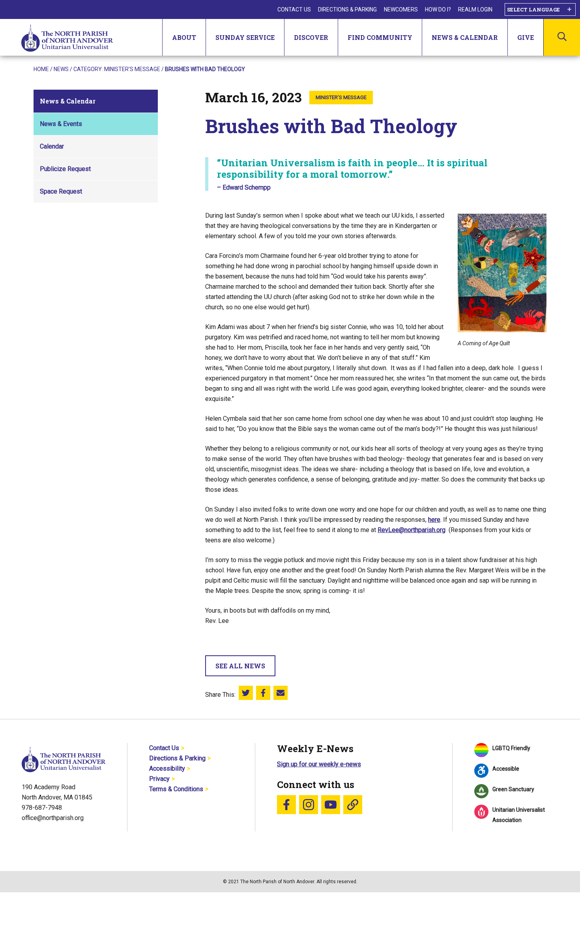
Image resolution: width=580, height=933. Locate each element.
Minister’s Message (132, 69)
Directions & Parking (347, 9)
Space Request (61, 191)
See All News (240, 666)
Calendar (52, 146)
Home (41, 69)
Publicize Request (65, 169)
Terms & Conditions (176, 789)
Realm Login (475, 9)
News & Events (61, 124)
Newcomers (401, 9)
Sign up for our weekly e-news (319, 764)
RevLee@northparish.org (411, 530)
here (434, 519)
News (61, 69)
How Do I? (438, 9)
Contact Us (294, 9)
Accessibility (167, 768)
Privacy (159, 779)
